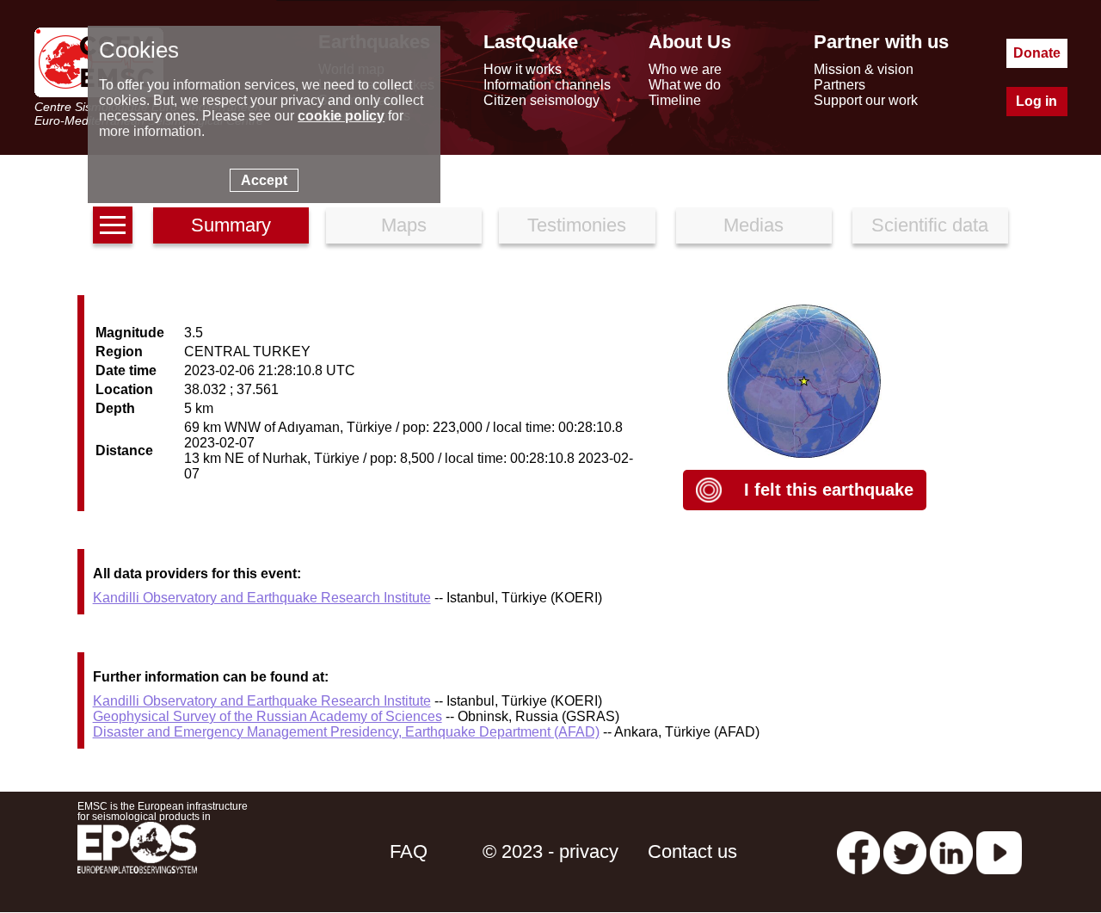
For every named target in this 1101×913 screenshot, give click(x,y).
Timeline (675, 100)
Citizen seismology (541, 100)
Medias (753, 225)
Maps (404, 225)
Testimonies (576, 225)
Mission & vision (863, 69)
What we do (685, 84)
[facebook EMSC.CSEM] (858, 851)
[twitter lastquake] (904, 851)
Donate (1037, 53)
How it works (522, 69)
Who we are (685, 69)
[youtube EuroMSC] (999, 851)
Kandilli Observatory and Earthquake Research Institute (262, 597)
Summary (231, 225)
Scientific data (929, 225)
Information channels (547, 84)
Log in (1036, 101)
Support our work (866, 100)
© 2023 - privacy (550, 851)
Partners (839, 84)
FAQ (408, 851)
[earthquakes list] (112, 225)
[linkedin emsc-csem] (951, 851)
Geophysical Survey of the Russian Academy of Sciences (267, 716)
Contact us (692, 851)
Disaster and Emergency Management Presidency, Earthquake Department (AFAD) (346, 732)
